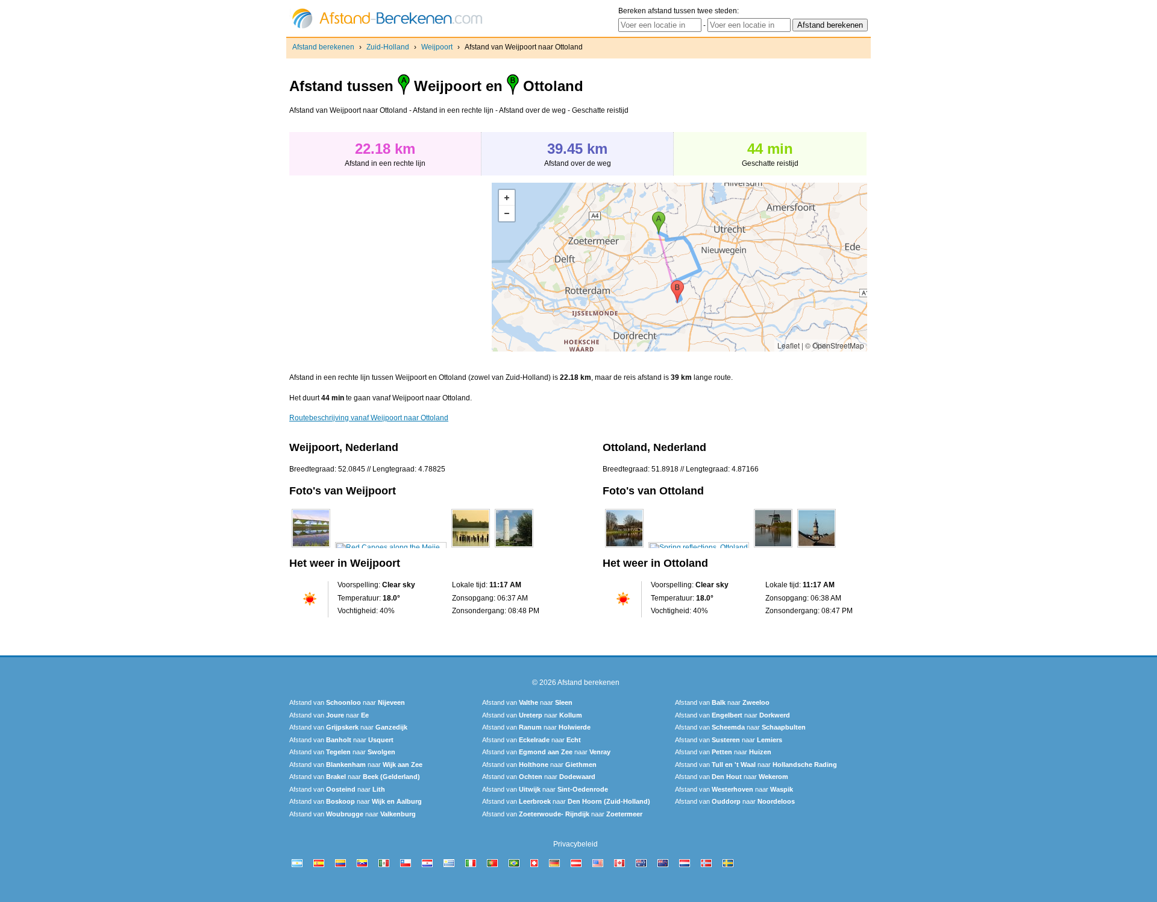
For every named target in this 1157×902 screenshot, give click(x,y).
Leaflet (788, 345)
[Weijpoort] (311, 547)
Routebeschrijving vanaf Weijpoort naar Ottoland (368, 418)
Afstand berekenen (323, 47)
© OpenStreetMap (834, 345)
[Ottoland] (624, 547)
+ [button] (507, 198)
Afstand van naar (347, 702)
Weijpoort (437, 47)
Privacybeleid (575, 844)
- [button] (507, 213)
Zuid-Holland (387, 47)
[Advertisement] (390, 267)
